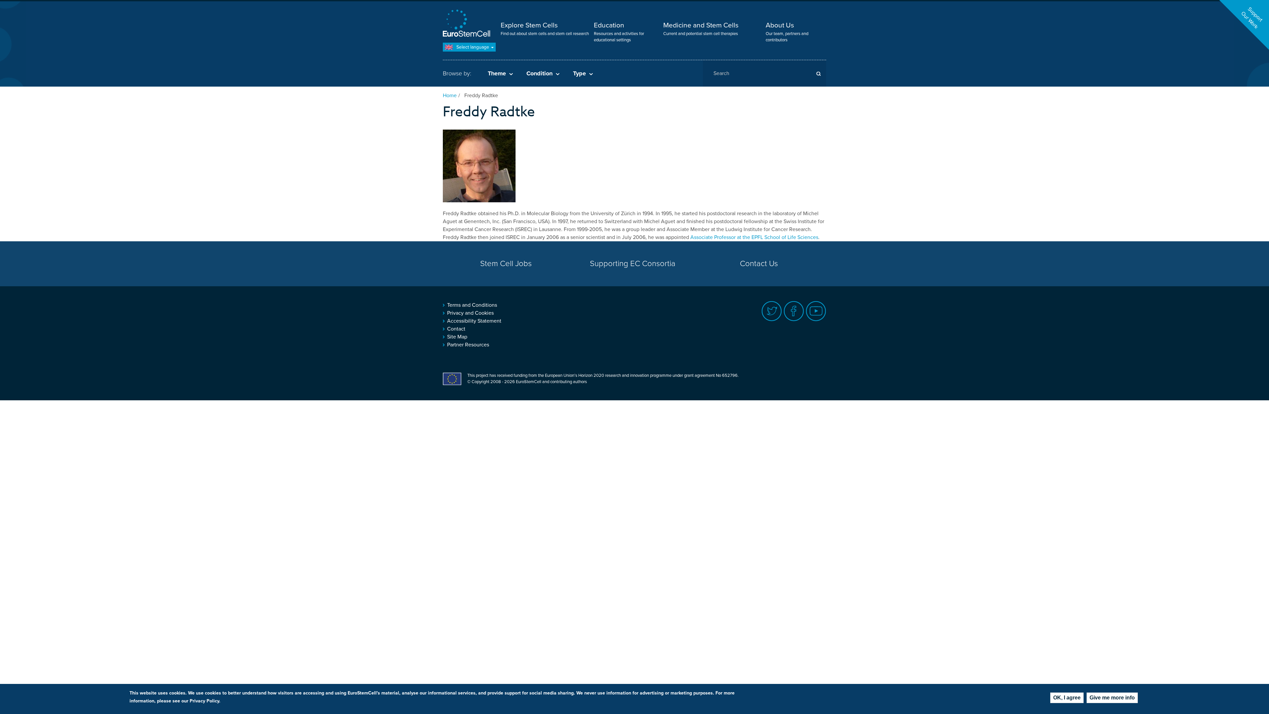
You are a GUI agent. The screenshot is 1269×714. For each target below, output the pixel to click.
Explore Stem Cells (529, 25)
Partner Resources (468, 344)
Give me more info (1112, 697)
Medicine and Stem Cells (701, 25)
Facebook (794, 311)
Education (609, 25)
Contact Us (759, 263)
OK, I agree (1067, 697)
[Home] (467, 24)
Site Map (457, 337)
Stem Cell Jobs (506, 263)
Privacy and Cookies (470, 313)
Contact (456, 329)
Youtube (816, 311)
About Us (780, 25)
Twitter (772, 311)
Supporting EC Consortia (632, 263)
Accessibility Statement (474, 321)
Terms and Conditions (472, 305)
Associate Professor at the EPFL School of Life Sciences (754, 237)
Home (450, 95)
